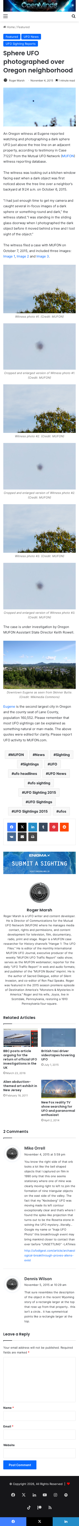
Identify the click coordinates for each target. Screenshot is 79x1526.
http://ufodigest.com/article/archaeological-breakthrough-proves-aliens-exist (49, 1255)
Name (8, 1407)
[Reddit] (64, 827)
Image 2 (23, 256)
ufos (62, 811)
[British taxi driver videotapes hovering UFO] (58, 1037)
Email (8, 1426)
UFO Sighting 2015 (40, 792)
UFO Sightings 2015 (31, 811)
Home (10, 27)
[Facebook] (11, 827)
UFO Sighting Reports (21, 43)
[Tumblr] (43, 827)
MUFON (68, 156)
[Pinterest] (53, 827)
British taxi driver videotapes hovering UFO (58, 1055)
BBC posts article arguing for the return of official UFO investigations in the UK (20, 1059)
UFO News (31, 36)
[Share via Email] (22, 836)
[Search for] (73, 16)
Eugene (9, 706)
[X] (22, 827)
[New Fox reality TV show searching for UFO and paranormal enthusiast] (58, 1089)
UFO (53, 764)
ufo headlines (25, 773)
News (40, 754)
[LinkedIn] (32, 827)
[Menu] (5, 16)
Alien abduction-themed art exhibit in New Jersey (20, 1086)
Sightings (31, 764)
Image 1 (9, 256)
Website (9, 1445)
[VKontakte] (11, 836)
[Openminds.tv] (39, 6)
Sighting (63, 754)
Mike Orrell (34, 1148)
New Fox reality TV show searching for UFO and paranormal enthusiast (58, 1108)
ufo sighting (40, 783)
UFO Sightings (40, 802)
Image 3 (42, 256)
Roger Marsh (17, 80)
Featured (23, 27)
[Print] (32, 836)
